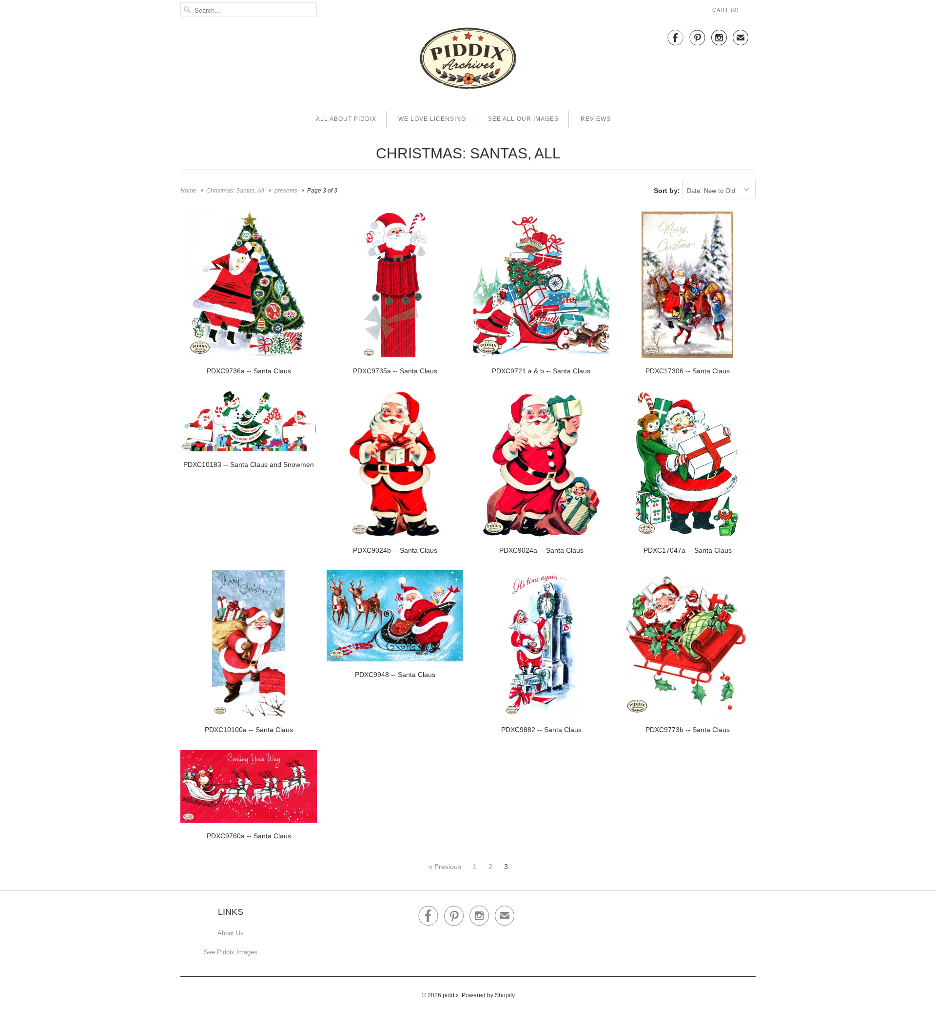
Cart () (725, 10)
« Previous (445, 866)
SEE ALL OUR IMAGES (523, 119)
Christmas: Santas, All (468, 153)
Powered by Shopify (488, 995)
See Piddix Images (230, 952)
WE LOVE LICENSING (432, 119)
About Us (230, 933)
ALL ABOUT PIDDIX (346, 119)
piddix (451, 995)
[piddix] (468, 60)
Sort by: (668, 190)
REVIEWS (596, 119)
